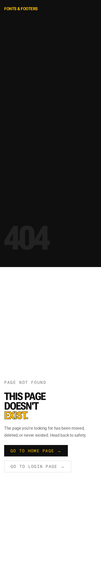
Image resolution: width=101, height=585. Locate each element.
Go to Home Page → (36, 451)
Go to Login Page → (38, 466)
